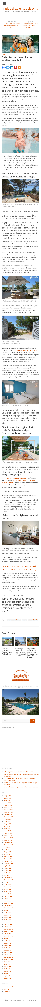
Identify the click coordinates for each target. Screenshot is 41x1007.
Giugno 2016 (7, 943)
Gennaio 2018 (8, 898)
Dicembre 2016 (8, 929)
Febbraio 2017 (8, 924)
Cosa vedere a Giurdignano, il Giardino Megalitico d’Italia (21, 787)
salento (24, 620)
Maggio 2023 (7, 798)
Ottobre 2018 (8, 877)
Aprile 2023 (7, 800)
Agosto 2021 (7, 847)
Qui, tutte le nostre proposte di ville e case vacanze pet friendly (19, 568)
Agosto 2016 (7, 938)
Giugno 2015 (7, 966)
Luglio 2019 (7, 866)
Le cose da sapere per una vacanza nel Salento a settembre (30, 25)
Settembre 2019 (8, 863)
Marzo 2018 (7, 894)
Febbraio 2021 (8, 856)
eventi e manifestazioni (11, 987)
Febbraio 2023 (8, 805)
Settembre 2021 (8, 845)
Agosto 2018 (7, 882)
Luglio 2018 (7, 884)
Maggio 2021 (7, 854)
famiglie (10, 620)
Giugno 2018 (7, 887)
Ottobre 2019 (8, 861)
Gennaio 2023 (8, 807)
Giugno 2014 (7, 978)
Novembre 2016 (8, 931)
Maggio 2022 (7, 826)
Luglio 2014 (7, 976)
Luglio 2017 (7, 912)
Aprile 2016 (7, 948)
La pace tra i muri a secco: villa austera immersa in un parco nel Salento (32, 653)
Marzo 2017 (7, 922)
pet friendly (17, 620)
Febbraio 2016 (8, 952)
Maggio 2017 (7, 917)
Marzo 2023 (7, 803)
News (3, 54)
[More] (19, 67)
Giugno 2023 (7, 796)
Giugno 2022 (7, 824)
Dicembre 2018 (8, 875)
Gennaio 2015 (8, 971)
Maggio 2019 (7, 870)
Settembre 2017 (8, 908)
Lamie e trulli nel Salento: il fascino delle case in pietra (12, 25)
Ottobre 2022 (8, 814)
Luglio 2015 (7, 964)
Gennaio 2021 (8, 859)
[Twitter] (8, 67)
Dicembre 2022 (8, 810)
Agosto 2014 (7, 973)
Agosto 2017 (7, 910)
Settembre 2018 (8, 880)
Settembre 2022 (8, 817)
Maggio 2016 (7, 945)
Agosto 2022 (7, 819)
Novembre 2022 (8, 812)
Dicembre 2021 (8, 838)
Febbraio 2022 (8, 833)
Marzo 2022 (7, 831)
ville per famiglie (33, 620)
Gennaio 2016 (8, 955)
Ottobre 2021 (8, 842)
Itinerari (6, 989)
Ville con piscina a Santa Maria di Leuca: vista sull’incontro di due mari (20, 652)
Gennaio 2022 (8, 835)
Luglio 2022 (7, 821)
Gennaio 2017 (8, 927)
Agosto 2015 (7, 962)
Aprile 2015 (7, 969)
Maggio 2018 (7, 889)
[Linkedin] (11, 67)
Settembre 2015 (8, 959)
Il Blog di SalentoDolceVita (20, 8)
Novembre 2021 (8, 840)
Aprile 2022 (7, 828)
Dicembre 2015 (8, 957)
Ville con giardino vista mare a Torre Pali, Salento (7, 651)
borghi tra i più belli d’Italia (27, 350)
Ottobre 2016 (8, 934)
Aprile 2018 (7, 892)
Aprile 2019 (7, 873)
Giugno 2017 (7, 915)
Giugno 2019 (7, 868)
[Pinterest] (15, 67)
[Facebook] (4, 67)
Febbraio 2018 (8, 896)
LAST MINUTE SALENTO (11, 991)
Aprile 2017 (7, 920)
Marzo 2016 (7, 950)
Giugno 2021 (7, 852)
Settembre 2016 (8, 936)
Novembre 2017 (8, 903)
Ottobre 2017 (8, 906)
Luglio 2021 (7, 849)
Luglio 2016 (7, 941)
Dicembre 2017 (8, 901)
